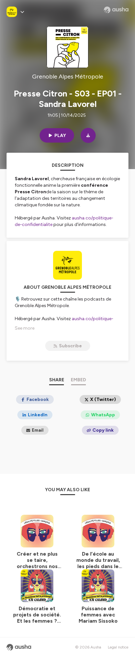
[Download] (88, 135)
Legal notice (118, 647)
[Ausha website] (116, 10)
